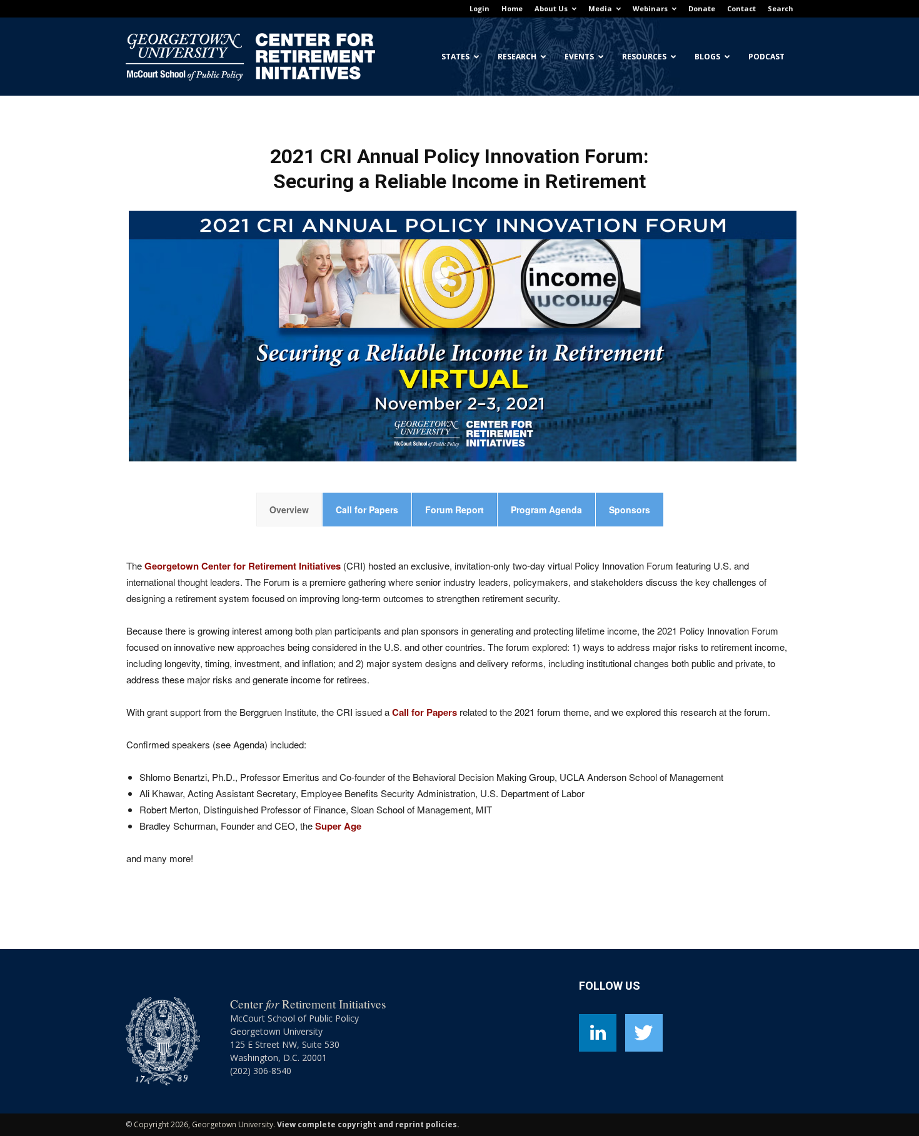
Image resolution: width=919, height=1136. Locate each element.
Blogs (707, 56)
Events (579, 56)
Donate (701, 8)
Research (517, 56)
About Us (551, 8)
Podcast (766, 56)
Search (780, 8)
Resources (644, 56)
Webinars (650, 8)
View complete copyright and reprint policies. (368, 1124)
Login (480, 8)
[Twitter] (644, 1033)
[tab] (289, 509)
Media (600, 8)
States (455, 56)
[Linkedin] (597, 1033)
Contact (741, 8)
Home (512, 8)
